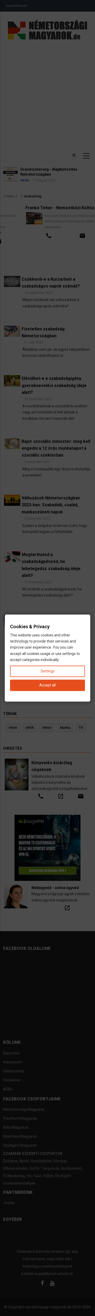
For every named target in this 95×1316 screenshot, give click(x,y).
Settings (48, 671)
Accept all (47, 685)
